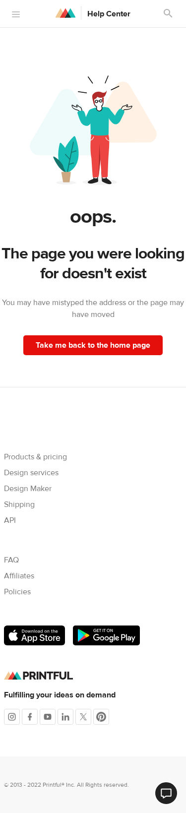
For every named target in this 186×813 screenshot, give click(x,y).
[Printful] (65, 13)
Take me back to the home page (93, 345)
